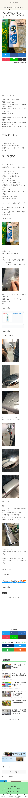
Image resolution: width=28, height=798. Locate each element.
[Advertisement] (14, 78)
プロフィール (20, 791)
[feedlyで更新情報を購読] (8, 650)
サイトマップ (7, 788)
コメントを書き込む (14, 772)
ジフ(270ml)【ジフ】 (17, 313)
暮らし (4, 593)
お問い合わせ (20, 788)
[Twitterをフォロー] (20, 645)
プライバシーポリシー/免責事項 (7, 792)
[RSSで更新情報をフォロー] (20, 650)
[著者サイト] (8, 645)
